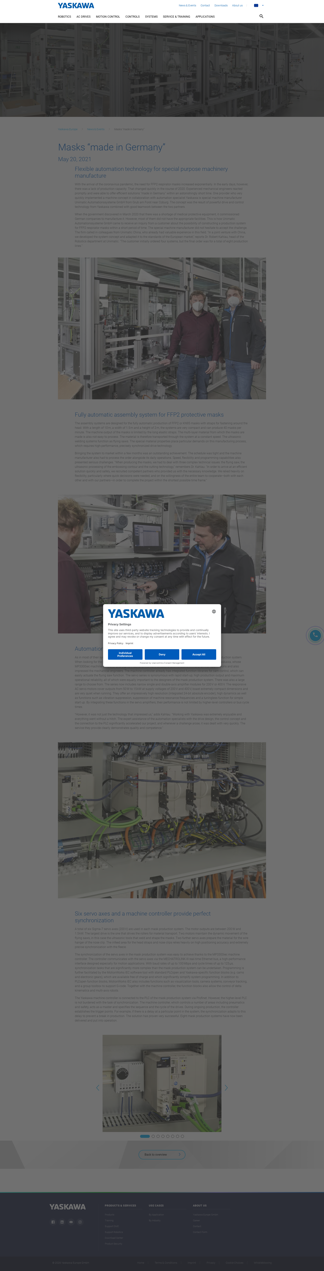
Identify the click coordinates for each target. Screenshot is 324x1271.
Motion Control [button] (108, 16)
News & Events (187, 5)
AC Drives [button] (83, 16)
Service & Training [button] (176, 16)
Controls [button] (132, 16)
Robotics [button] (64, 16)
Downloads (221, 5)
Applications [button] (205, 16)
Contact (205, 5)
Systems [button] (151, 16)
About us (237, 5)
